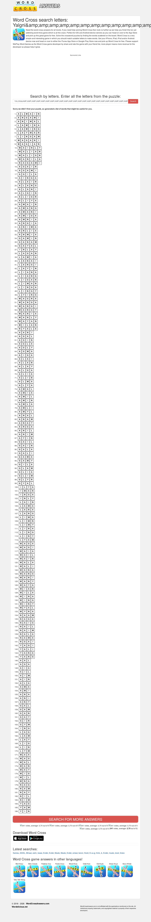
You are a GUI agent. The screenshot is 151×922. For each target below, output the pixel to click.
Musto (57, 853)
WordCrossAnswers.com (37, 903)
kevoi (81, 853)
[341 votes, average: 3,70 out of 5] (34, 825)
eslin (35, 853)
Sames (16, 853)
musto (111, 853)
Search (133, 101)
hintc (98, 853)
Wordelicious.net (20, 906)
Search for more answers (75, 819)
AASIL (22, 853)
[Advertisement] (75, 73)
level (117, 853)
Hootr (86, 853)
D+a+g (92, 853)
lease (40, 853)
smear (75, 853)
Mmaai (29, 853)
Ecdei (45, 853)
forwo (122, 853)
